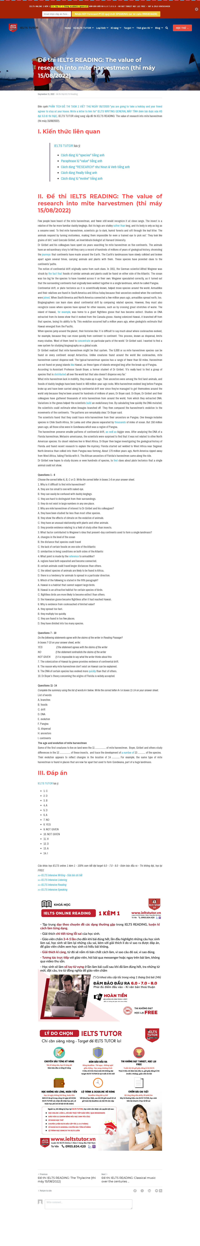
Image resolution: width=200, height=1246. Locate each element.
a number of (128, 752)
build (88, 403)
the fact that (55, 274)
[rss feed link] (160, 1190)
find (116, 460)
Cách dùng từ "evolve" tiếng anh (81, 178)
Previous (44, 1174)
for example (64, 312)
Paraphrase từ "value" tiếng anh (81, 161)
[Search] (166, 28)
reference (74, 556)
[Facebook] (135, 1190)
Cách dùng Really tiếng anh (79, 172)
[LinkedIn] (149, 1190)
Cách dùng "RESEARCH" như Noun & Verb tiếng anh (95, 166)
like (72, 365)
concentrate (84, 341)
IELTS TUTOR (63, 145)
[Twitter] (142, 1190)
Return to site (46, 1190)
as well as (111, 432)
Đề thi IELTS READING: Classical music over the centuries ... (129, 1179)
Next (103, 1174)
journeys (46, 254)
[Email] (156, 1190)
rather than (119, 226)
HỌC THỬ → (182, 28)
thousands (120, 422)
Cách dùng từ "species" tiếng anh (82, 155)
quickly (92, 671)
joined (46, 297)
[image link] (13, 27)
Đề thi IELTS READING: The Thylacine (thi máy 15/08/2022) (67, 1179)
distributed (60, 374)
